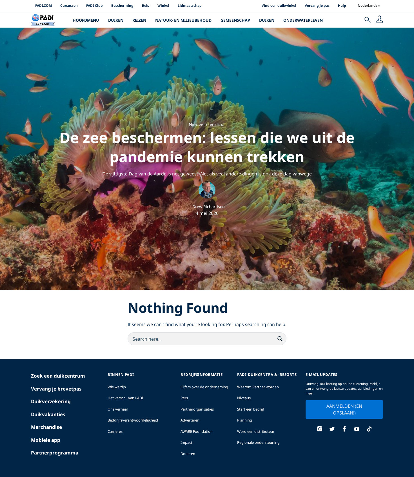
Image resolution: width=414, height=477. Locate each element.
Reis (145, 5)
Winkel (163, 5)
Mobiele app (45, 440)
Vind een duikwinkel (279, 5)
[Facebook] (344, 429)
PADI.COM (43, 5)
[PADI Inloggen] (379, 20)
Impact (186, 442)
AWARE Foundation (197, 431)
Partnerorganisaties (197, 409)
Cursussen (69, 5)
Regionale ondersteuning (258, 442)
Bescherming (122, 5)
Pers (184, 397)
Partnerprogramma (54, 452)
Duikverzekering (51, 401)
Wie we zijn (117, 386)
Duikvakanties (48, 414)
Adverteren (190, 420)
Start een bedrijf (250, 409)
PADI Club (94, 5)
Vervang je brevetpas (56, 388)
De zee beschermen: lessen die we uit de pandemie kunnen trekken (207, 146)
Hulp (342, 5)
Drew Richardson (208, 206)
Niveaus (244, 397)
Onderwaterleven (303, 20)
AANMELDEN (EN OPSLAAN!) (344, 409)
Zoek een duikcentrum (58, 376)
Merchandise (46, 427)
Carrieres (115, 431)
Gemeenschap (235, 20)
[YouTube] (357, 429)
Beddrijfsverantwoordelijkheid (133, 420)
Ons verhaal (118, 409)
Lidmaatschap (190, 5)
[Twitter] (332, 429)
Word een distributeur (255, 431)
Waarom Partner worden (258, 386)
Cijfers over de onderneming (204, 386)
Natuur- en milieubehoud (183, 20)
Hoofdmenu (86, 20)
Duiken (115, 20)
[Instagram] (319, 429)
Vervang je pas (317, 5)
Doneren (188, 453)
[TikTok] (369, 429)
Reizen (139, 20)
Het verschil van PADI (125, 397)
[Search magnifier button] (279, 338)
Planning (244, 420)
